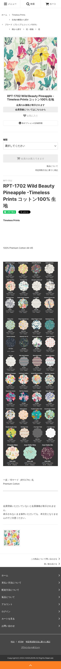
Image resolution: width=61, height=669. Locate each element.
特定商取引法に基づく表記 (46, 170)
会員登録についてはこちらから (30, 109)
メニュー (12, 4)
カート (53, 4)
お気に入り (32, 115)
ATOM (20, 641)
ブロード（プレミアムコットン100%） (21, 24)
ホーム (4, 15)
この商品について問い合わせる (44, 559)
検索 (32, 4)
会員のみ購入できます (32, 158)
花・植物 (29, 29)
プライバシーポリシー (30, 647)
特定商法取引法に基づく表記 (38, 641)
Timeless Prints (18, 15)
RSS (13, 641)
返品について (52, 166)
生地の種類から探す (20, 19)
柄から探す (16, 29)
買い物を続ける (51, 564)
